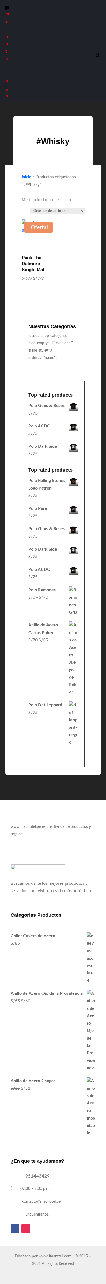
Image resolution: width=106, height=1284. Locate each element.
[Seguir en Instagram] (25, 1228)
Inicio (27, 177)
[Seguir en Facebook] (15, 1228)
